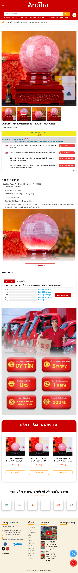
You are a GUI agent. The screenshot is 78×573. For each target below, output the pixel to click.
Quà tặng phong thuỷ (39, 17)
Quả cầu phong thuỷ (21, 17)
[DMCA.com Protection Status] (5, 553)
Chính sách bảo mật (31, 544)
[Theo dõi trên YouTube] (7, 548)
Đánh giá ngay (63, 295)
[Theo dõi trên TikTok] (3, 548)
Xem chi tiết (15, 472)
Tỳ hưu (30, 17)
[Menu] (3, 5)
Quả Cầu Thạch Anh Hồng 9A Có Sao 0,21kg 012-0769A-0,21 (15, 460)
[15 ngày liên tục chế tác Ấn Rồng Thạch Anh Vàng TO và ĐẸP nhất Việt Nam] (49, 533)
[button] (73, 68)
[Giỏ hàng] (74, 15)
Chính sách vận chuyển (31, 549)
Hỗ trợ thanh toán (32, 534)
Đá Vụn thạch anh (9, 17)
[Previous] (1, 458)
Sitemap (30, 558)
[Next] (76, 458)
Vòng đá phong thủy (52, 17)
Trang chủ (8, 22)
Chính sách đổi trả (31, 539)
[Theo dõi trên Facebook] (5, 544)
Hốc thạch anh (64, 17)
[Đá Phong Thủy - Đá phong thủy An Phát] (39, 5)
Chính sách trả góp (31, 554)
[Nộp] (66, 14)
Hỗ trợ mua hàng (31, 529)
